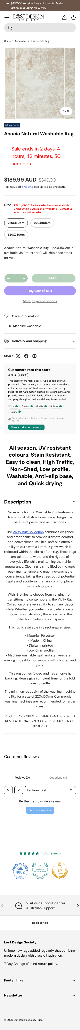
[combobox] (40, 27)
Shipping (27, 187)
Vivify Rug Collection (28, 532)
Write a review (40, 810)
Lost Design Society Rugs (28, 1020)
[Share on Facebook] (26, 356)
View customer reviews (26, 427)
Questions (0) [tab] (58, 777)
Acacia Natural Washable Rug (32, 41)
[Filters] (18, 790)
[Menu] (6, 17)
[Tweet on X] (18, 356)
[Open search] (8, 790)
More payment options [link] (40, 301)
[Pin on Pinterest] (34, 356)
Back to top (40, 923)
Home (7, 41)
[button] (73, 17)
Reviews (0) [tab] (22, 777)
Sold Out (54, 278)
